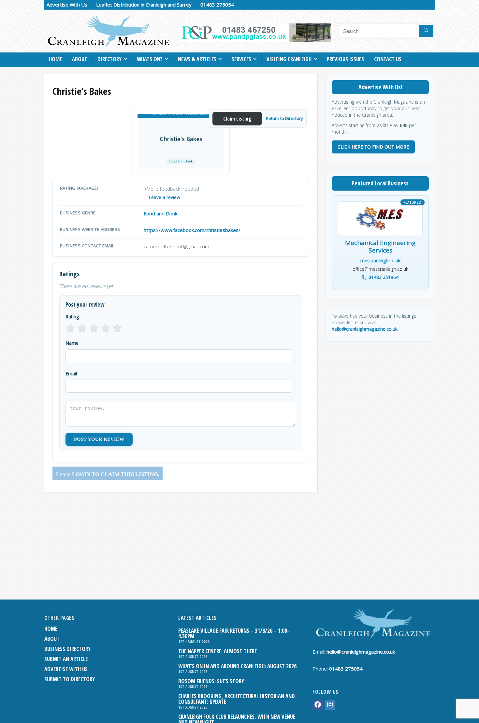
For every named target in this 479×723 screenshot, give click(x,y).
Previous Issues (345, 59)
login (81, 474)
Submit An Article (66, 659)
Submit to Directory (69, 679)
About (79, 59)
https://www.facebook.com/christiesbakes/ (192, 230)
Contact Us (387, 59)
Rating (72, 316)
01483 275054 (217, 4)
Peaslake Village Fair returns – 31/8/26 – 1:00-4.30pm (233, 633)
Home (55, 59)
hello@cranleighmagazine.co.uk (365, 329)
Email (71, 373)
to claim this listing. (124, 474)
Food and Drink (160, 213)
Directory (109, 59)
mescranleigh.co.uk (380, 260)
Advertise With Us (67, 4)
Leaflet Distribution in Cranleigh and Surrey (144, 4)
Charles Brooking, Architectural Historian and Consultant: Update (236, 698)
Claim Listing (237, 118)
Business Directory (67, 649)
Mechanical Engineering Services (380, 247)
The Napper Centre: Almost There (217, 651)
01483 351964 (384, 277)
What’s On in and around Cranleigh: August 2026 (237, 666)
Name (72, 343)
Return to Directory (284, 118)
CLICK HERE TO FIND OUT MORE (373, 147)
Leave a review (164, 197)
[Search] (426, 31)
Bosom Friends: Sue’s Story (211, 681)
